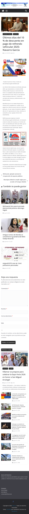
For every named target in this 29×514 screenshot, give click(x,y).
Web (2, 323)
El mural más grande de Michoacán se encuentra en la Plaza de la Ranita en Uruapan (19, 447)
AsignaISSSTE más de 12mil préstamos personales (12, 264)
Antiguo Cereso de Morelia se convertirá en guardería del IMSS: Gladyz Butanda (14, 237)
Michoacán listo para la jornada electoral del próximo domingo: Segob (13, 208)
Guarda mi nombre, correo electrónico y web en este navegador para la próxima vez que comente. (13, 335)
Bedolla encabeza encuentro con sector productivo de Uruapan (19, 416)
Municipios (5, 368)
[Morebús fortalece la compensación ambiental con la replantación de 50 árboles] (6, 459)
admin (13, 53)
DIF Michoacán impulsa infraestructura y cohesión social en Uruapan (18, 406)
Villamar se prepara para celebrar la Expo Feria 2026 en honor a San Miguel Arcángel (14, 376)
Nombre (4, 309)
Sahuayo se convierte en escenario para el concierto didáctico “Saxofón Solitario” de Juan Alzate (19, 426)
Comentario (5, 288)
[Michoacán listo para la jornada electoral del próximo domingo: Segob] (14, 191)
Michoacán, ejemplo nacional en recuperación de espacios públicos (12, 175)
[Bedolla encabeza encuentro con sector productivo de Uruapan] (6, 417)
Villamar (11, 368)
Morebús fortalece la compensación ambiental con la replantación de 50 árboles (18, 458)
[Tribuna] (3, 11)
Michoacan (16, 34)
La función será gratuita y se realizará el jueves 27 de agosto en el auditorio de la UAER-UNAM (19, 396)
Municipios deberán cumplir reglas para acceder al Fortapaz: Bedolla (15, 181)
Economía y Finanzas (7, 34)
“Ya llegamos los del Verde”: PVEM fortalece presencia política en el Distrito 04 (19, 436)
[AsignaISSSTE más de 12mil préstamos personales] (14, 248)
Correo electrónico (7, 316)
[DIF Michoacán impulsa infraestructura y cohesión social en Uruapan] (6, 407)
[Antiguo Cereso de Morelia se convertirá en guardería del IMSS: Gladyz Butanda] (14, 219)
